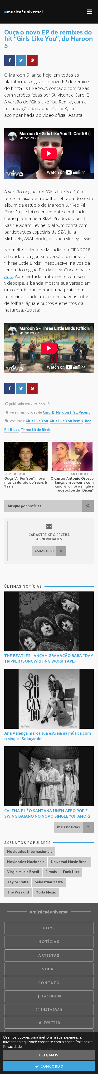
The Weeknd (18, 892)
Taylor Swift (17, 882)
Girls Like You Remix (66, 421)
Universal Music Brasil (69, 862)
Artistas (49, 955)
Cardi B (48, 412)
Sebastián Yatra (49, 882)
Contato (49, 983)
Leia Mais (49, 1055)
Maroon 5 (64, 412)
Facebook (51, 996)
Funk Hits (71, 872)
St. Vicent (81, 412)
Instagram (51, 1009)
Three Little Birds (35, 430)
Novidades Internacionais (29, 852)
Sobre (49, 969)
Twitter (51, 1022)
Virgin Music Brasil (23, 872)
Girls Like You (37, 421)
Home (49, 928)
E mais (51, 872)
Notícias (49, 942)
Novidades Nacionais (25, 862)
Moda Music (45, 892)
